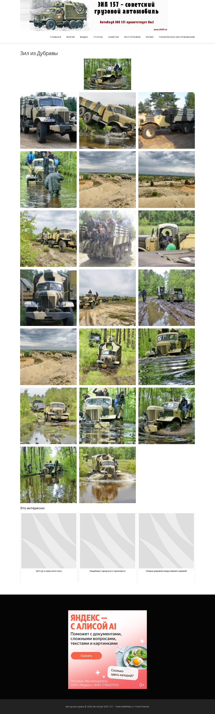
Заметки (113, 37)
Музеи (149, 37)
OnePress (126, 706)
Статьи (98, 37)
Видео (84, 37)
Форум (70, 37)
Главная (55, 37)
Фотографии (132, 37)
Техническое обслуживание (177, 37)
